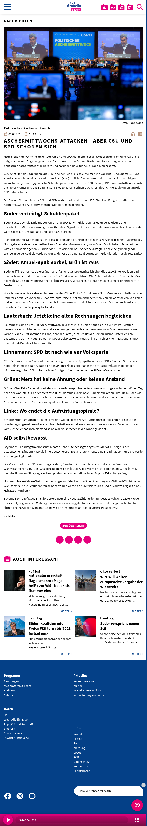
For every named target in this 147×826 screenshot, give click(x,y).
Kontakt (79, 734)
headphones (133, 134)
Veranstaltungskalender (89, 695)
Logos (77, 752)
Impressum (81, 766)
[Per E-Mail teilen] (87, 540)
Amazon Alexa (13, 733)
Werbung (79, 748)
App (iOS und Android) (18, 724)
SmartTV (9, 728)
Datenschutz (82, 762)
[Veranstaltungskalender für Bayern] (129, 7)
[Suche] (139, 6)
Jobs (77, 743)
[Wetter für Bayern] (104, 7)
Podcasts (10, 690)
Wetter (78, 686)
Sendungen (11, 681)
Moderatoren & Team (17, 686)
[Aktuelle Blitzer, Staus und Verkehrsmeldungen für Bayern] (121, 7)
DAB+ (7, 715)
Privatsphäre (82, 771)
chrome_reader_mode (140, 134)
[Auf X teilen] (69, 540)
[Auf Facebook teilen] (60, 540)
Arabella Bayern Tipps (88, 690)
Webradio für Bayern (17, 719)
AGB (76, 757)
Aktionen (10, 695)
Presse (78, 739)
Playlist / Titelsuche (16, 738)
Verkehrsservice (84, 681)
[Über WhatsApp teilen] (78, 540)
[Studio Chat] (112, 7)
